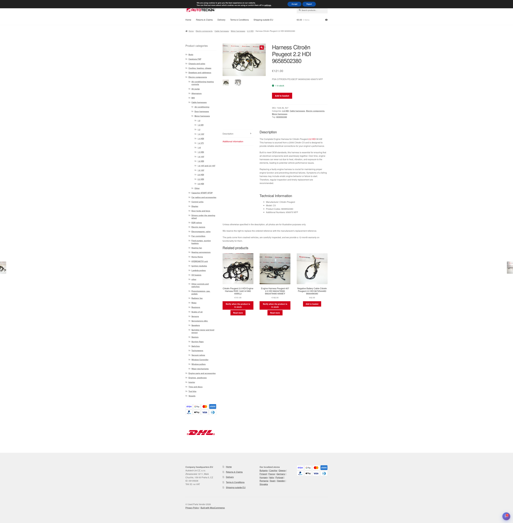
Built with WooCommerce (213, 507)
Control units (197, 201)
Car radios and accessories (203, 197)
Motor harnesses (238, 31)
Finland (263, 473)
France (271, 473)
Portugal (279, 477)
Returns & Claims (204, 19)
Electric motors (198, 227)
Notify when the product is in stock (238, 305)
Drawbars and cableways (200, 72)
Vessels (192, 395)
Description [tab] (228, 133)
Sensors (195, 316)
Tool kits (192, 391)
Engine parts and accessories (202, 373)
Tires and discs (196, 386)
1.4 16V (201, 134)
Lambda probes (198, 270)
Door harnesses (202, 111)
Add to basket (282, 95)
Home (188, 19)
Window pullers (198, 364)
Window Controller (199, 359)
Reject (309, 4)
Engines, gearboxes (198, 377)
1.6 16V (201, 156)
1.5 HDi (201, 152)
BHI (193, 97)
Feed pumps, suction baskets (201, 242)
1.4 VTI (201, 143)
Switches (195, 346)
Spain (272, 480)
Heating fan (196, 247)
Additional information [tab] (233, 141)
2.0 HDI (250, 31)
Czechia (273, 470)
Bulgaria (264, 470)
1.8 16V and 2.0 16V (206, 165)
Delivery (221, 19)
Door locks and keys (200, 210)
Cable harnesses (222, 31)
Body (191, 54)
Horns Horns (197, 256)
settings (267, 5)
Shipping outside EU (263, 19)
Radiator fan (197, 298)
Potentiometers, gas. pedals (200, 292)
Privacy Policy (192, 507)
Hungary (264, 477)
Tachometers (197, 350)
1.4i (199, 147)
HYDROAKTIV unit (199, 261)
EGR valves (196, 222)
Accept (294, 4)
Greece (282, 470)
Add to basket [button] (312, 304)
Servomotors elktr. (199, 321)
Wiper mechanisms (200, 368)
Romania (264, 480)
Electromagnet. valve (201, 231)
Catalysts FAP (195, 59)
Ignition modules (199, 266)
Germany (281, 473)
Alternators (196, 93)
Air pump (195, 89)
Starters (195, 337)
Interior (192, 382)
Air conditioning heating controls (202, 83)
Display (194, 206)
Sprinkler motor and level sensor (202, 331)
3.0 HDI (201, 183)
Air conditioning (202, 107)
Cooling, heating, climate (200, 68)
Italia (271, 477)
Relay (194, 302)
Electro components (204, 31)
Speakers (195, 325)
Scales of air (197, 311)
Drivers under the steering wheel (203, 216)
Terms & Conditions (239, 19)
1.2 (199, 129)
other (193, 279)
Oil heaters (196, 275)
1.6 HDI (201, 161)
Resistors (195, 307)
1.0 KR (200, 125)
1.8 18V (201, 170)
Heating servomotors (201, 252)
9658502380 (281, 117)
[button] (262, 47)
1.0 (199, 120)
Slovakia (264, 484)
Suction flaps (197, 341)
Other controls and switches (200, 285)
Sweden (281, 480)
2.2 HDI (312, 139)
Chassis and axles (197, 63)
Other (197, 188)
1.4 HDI (201, 138)
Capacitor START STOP (202, 192)
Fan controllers (198, 236)
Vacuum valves (198, 355)
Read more (238, 312)
